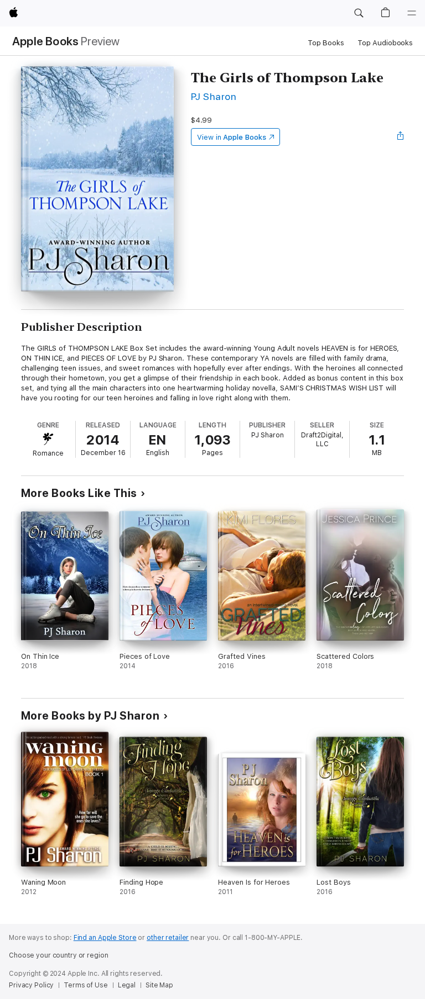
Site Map (159, 985)
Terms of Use (86, 985)
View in (231, 137)
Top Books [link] (326, 43)
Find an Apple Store (105, 938)
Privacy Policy (31, 985)
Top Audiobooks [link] (385, 43)
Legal (127, 985)
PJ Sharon (213, 96)
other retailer (168, 938)
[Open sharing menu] (400, 137)
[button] (358, 13)
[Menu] (411, 13)
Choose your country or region (58, 955)
